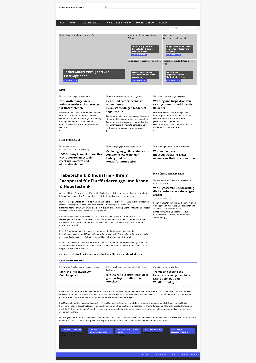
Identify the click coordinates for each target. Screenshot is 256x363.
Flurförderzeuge (90, 22)
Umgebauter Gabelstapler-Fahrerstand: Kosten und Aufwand (178, 49)
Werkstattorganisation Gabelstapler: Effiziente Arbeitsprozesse (142, 49)
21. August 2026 (71, 80)
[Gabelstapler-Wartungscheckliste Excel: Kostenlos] (128, 337)
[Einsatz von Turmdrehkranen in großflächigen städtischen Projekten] (128, 269)
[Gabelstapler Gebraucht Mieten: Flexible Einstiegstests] (182, 337)
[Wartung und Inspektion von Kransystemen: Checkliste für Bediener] (175, 96)
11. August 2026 (174, 80)
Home (61, 22)
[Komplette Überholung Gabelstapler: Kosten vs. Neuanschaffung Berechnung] (100, 337)
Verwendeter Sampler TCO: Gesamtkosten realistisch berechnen (144, 74)
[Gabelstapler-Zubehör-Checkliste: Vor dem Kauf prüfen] (155, 337)
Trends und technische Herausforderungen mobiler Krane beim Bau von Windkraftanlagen (171, 277)
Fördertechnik (144, 22)
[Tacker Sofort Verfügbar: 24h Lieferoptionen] (93, 59)
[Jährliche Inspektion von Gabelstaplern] (81, 267)
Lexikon (163, 22)
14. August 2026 (140, 80)
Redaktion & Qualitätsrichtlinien (184, 355)
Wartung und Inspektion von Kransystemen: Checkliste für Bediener (172, 104)
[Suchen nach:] (183, 28)
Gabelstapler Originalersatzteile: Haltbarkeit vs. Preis (175, 74)
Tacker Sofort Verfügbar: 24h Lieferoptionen (87, 73)
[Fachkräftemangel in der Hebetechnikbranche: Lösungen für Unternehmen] (81, 96)
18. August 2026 (140, 55)
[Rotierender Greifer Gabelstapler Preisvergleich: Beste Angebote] (73, 337)
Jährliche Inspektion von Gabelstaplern (75, 273)
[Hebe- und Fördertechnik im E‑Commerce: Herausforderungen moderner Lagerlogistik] (128, 96)
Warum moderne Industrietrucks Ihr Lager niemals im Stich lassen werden (174, 154)
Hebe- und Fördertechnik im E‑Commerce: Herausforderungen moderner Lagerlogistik (126, 106)
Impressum (146, 355)
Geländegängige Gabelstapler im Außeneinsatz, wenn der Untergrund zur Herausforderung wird (127, 156)
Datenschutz (161, 355)
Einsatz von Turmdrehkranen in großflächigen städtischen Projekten (127, 278)
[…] (60, 130)
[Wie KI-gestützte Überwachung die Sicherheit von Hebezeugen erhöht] (175, 182)
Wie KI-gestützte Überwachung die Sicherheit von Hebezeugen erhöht (173, 191)
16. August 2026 (174, 55)
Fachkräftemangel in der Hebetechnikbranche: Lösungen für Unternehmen (80, 104)
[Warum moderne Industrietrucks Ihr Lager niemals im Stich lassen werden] (175, 146)
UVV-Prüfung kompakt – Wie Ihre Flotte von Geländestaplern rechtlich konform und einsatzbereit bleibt (81, 159)
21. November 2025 (163, 198)
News (72, 22)
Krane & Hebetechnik (117, 22)
